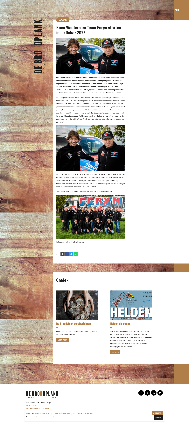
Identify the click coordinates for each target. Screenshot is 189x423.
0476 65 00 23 (31, 406)
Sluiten (158, 417)
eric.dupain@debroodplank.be (38, 409)
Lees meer (62, 340)
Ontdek (115, 352)
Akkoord (157, 413)
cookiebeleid (38, 417)
